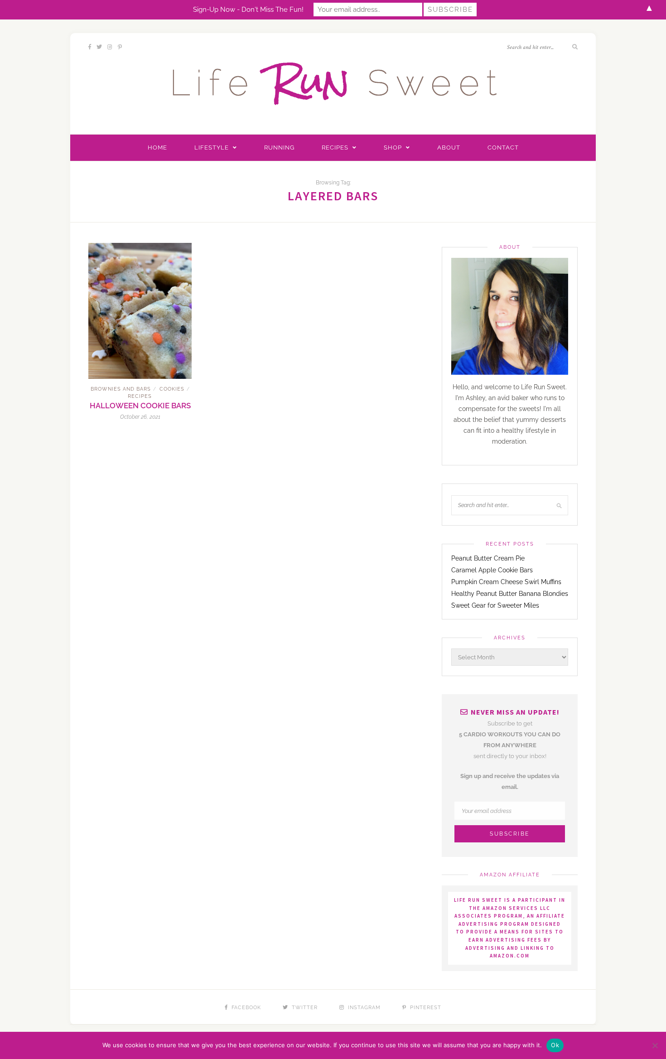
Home (157, 147)
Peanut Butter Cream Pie (488, 558)
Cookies (171, 389)
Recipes (335, 147)
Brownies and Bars (121, 389)
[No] (654, 1045)
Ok (555, 1045)
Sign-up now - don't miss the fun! (248, 9)
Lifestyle (211, 147)
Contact (503, 147)
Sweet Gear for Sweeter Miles (495, 605)
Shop (393, 147)
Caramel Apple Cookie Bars (492, 570)
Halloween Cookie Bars (140, 405)
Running (279, 147)
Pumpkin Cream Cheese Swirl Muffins (506, 581)
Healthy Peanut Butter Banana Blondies (509, 593)
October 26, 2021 (140, 417)
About (448, 147)
